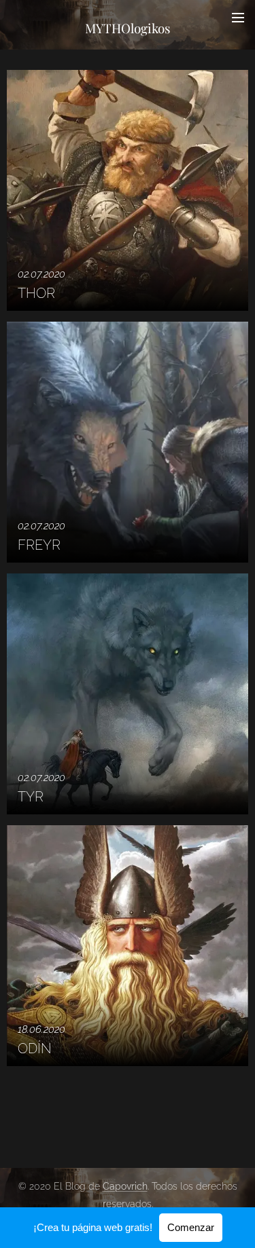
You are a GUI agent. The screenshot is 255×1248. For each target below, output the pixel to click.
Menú (238, 17)
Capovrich (125, 1186)
